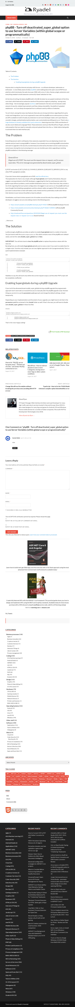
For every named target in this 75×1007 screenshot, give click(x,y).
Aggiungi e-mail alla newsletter (19, 510)
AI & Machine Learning (13, 658)
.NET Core (13, 773)
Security (31, 781)
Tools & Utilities (11, 727)
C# (8, 665)
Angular (29, 773)
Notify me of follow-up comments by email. (21, 520)
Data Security (11, 739)
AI (18, 773)
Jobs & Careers (11, 651)
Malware (34, 779)
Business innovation (13, 639)
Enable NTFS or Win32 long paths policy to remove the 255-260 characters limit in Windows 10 (60, 869)
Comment (9, 468)
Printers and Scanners (13, 701)
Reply (15, 448)
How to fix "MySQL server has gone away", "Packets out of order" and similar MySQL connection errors (15, 366)
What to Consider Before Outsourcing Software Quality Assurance (36, 871)
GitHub (46, 776)
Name (7, 493)
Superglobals (23, 335)
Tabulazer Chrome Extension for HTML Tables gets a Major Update (37, 902)
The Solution (15, 79)
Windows (10, 717)
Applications (11, 725)
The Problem (15, 76)
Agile (8, 636)
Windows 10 (16, 784)
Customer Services (12, 643)
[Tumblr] (61, 4)
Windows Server (26, 784)
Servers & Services (18, 24)
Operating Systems (12, 706)
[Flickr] (68, 4)
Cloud (9, 735)
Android (9, 708)
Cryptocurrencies (12, 641)
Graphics (9, 682)
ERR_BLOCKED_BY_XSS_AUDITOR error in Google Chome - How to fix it (62, 365)
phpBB (33, 90)
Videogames (10, 730)
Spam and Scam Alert (13, 751)
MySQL (56, 779)
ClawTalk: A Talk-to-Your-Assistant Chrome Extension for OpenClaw (37, 910)
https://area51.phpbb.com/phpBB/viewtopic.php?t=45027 (29, 205)
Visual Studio (58, 781)
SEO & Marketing (12, 744)
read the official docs (41, 176)
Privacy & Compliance (13, 741)
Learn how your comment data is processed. (43, 535)
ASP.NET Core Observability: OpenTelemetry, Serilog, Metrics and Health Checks (37, 887)
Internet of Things (12, 648)
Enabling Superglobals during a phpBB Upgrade (30, 82)
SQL (8, 674)
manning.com (35, 607)
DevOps (9, 646)
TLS (52, 781)
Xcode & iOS (10, 677)
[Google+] (48, 4)
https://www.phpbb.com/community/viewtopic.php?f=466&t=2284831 (33, 208)
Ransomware (23, 781)
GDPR (40, 776)
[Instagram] (63, 4)
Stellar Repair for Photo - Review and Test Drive (60, 922)
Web (26, 24)
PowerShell (9, 781)
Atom (8, 799)
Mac (23, 779)
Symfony (32, 103)
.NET (7, 773)
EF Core (24, 776)
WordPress (36, 784)
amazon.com (46, 607)
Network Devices (12, 698)
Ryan (19, 37)
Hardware (9, 689)
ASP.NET (9, 663)
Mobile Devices (11, 696)
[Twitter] (43, 4)
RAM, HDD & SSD (12, 703)
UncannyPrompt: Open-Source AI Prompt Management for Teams (35, 879)
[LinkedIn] (56, 4)
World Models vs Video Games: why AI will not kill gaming (36, 918)
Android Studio (11, 660)
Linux (8, 713)
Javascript (13, 779)
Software (9, 723)
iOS (8, 710)
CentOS (18, 776)
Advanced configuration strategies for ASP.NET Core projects (37, 864)
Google (52, 776)
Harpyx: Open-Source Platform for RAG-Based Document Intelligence (36, 856)
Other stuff (10, 720)
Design (8, 679)
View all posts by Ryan (27, 415)
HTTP (57, 776)
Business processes (12, 634)
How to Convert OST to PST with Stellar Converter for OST (37, 835)
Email (8, 501)
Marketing (42, 779)
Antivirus (36, 773)
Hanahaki (25, 1004)
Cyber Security (11, 737)
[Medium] (58, 4)
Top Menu (10, 1)
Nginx (61, 779)
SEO (36, 781)
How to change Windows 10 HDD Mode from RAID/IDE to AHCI (58, 940)
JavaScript (10, 670)
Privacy (16, 781)
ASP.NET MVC (60, 773)
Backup (8, 776)
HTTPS (63, 776)
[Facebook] (53, 4)
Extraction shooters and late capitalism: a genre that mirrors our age (37, 848)
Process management (13, 653)
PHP (11, 24)
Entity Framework (32, 776)
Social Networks (12, 748)
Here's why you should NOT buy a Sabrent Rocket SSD (59, 891)
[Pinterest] (66, 4)
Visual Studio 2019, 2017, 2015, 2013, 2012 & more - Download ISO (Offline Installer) (58, 837)
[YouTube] (45, 4)
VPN (65, 781)
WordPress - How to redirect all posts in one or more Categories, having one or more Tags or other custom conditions (37, 370)
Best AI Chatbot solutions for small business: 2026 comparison (37, 926)
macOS (9, 715)
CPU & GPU (10, 691)
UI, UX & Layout (11, 686)
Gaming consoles (12, 694)
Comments (11, 802)
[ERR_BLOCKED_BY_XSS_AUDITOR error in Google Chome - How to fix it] (60, 357)
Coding (7, 24)
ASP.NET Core (50, 773)
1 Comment (25, 37)
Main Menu (12, 18)
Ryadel (20, 1004)
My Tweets (8, 613)
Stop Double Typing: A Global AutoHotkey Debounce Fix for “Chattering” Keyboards (37, 895)
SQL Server (43, 781)
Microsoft (49, 779)
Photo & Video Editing (13, 684)
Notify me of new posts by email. (17, 527)
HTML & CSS (11, 667)
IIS (67, 776)
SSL (48, 781)
